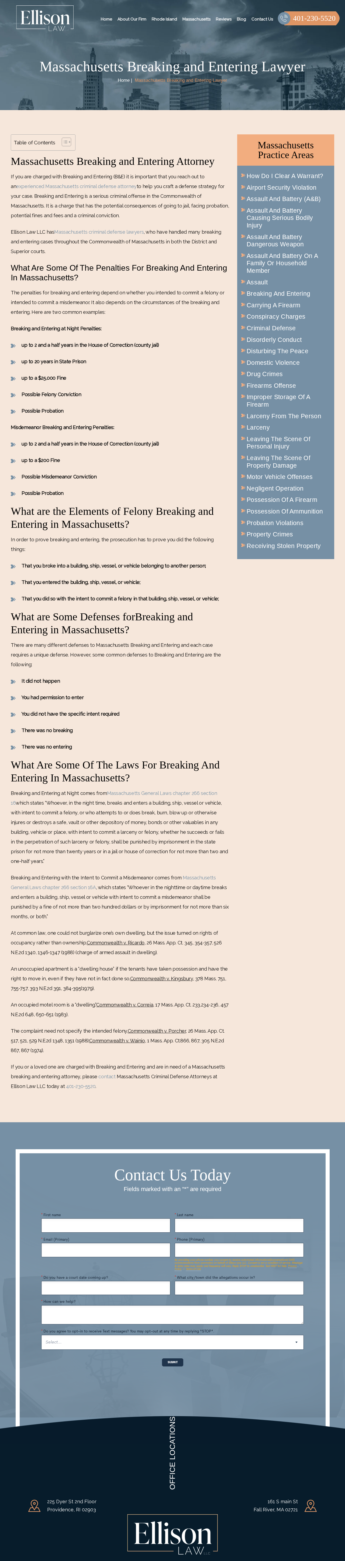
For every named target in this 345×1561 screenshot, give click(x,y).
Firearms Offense (271, 385)
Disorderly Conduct (274, 339)
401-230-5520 (314, 18)
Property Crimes (270, 534)
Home (106, 19)
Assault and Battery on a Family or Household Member (282, 263)
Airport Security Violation (282, 187)
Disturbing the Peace (277, 351)
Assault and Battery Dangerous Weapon (275, 240)
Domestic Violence (273, 362)
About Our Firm (132, 19)
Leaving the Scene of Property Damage (278, 461)
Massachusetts (196, 19)
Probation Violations (275, 522)
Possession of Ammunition (285, 511)
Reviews (224, 19)
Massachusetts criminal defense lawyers (99, 232)
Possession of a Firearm (282, 499)
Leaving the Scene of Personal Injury (278, 443)
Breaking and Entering (278, 293)
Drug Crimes (265, 374)
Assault (257, 282)
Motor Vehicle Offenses (280, 476)
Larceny (258, 427)
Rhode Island (164, 19)
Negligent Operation (275, 488)
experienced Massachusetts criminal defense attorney (76, 186)
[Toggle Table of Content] (64, 142)
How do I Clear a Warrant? (285, 175)
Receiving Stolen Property (284, 545)
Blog (241, 19)
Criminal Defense (271, 328)
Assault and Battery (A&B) (284, 198)
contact (106, 1076)
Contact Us (262, 19)
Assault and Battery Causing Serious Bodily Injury (280, 218)
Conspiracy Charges (276, 316)
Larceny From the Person (284, 416)
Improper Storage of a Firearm (278, 400)
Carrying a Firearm (273, 305)
